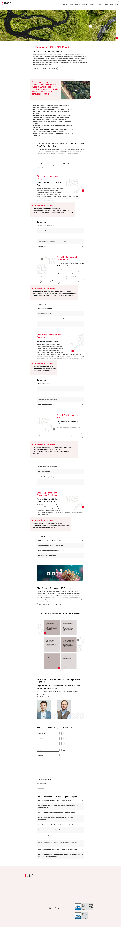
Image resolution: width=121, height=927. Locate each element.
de (114, 2)
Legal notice (39, 915)
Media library (93, 4)
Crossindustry (37, 891)
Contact (117, 4)
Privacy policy (32, 915)
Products (77, 4)
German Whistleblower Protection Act (32, 917)
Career (106, 4)
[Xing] (53, 908)
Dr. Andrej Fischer (41, 696)
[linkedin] (50, 908)
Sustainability (84, 891)
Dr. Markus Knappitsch (54, 696)
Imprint (26, 915)
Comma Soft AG (85, 882)
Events (100, 4)
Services (65, 4)
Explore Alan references (43, 604)
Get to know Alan (57, 604)
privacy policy (47, 779)
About (111, 4)
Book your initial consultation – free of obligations (45, 68)
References (85, 4)
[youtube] (58, 908)
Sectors (71, 4)
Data (25, 891)
